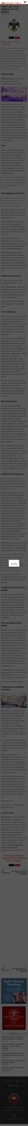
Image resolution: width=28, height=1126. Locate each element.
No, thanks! (14, 564)
